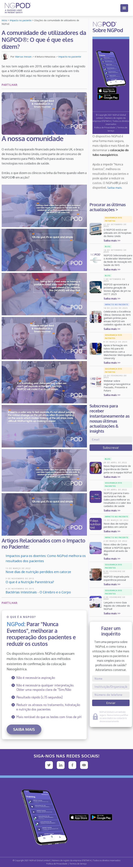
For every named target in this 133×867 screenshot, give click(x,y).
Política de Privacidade (104, 127)
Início (4, 20)
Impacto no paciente (20, 20)
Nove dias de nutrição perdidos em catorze (38, 572)
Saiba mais (24, 729)
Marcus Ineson (23, 56)
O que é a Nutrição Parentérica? (30, 582)
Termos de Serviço (78, 863)
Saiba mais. (114, 187)
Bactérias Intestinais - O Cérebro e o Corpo (38, 592)
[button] (124, 8)
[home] (18, 8)
